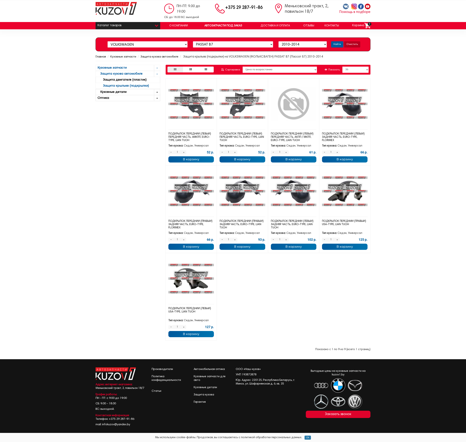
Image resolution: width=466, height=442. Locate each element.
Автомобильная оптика (209, 369)
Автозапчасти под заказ (223, 25)
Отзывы (308, 25)
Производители (162, 369)
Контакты (332, 25)
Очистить (352, 44)
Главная (101, 56)
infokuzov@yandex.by (116, 424)
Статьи (156, 391)
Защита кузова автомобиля (159, 56)
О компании (178, 25)
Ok (307, 438)
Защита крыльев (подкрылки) (123, 86)
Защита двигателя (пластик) (122, 80)
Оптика (103, 98)
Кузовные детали (112, 92)
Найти (337, 44)
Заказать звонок (338, 414)
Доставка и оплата (275, 25)
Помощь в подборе (354, 12)
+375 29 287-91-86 (244, 8)
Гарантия (200, 402)
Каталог (109, 25)
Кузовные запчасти (123, 56)
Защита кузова (204, 394)
